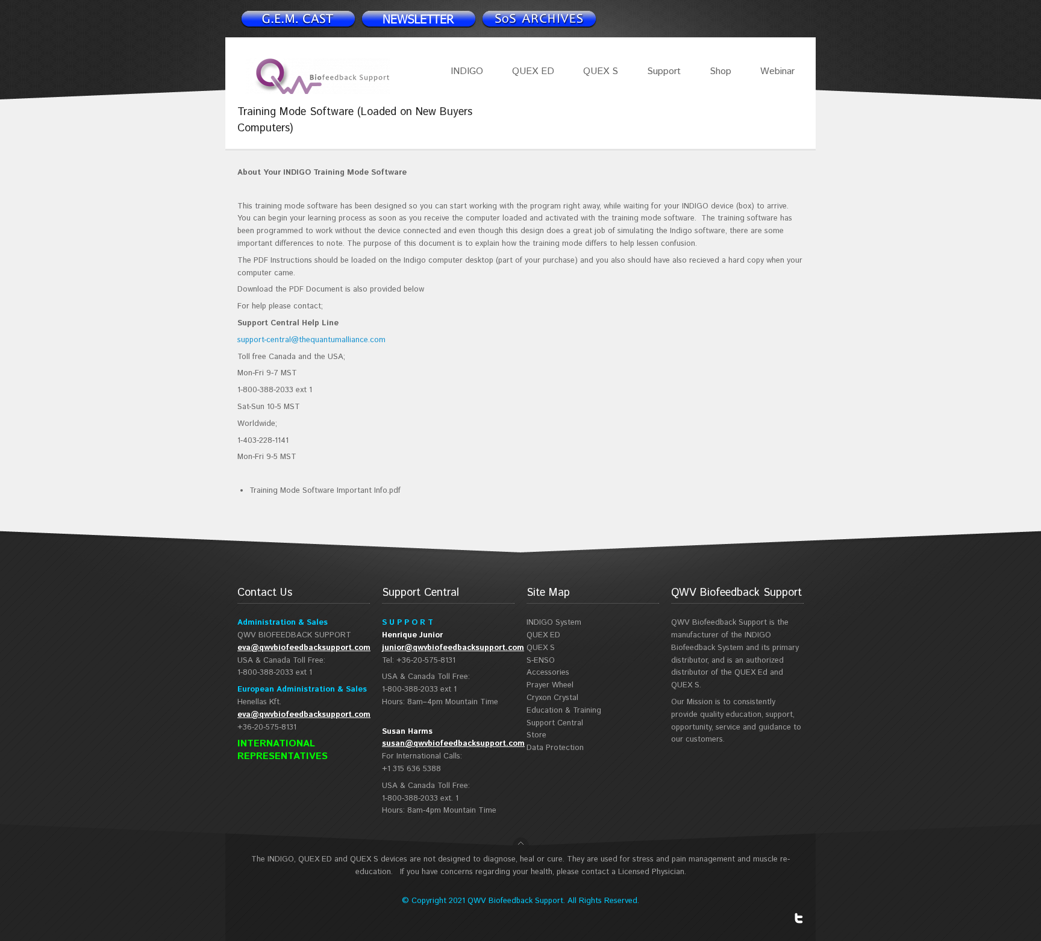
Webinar (777, 71)
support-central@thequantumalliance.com (311, 340)
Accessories (548, 672)
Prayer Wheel (550, 685)
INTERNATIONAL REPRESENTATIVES (282, 750)
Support (664, 71)
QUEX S (600, 71)
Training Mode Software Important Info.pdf (325, 490)
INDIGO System (554, 622)
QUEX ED (533, 71)
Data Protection (555, 748)
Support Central (555, 723)
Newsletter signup (297, 19)
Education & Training (564, 710)
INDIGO (467, 71)
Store (536, 735)
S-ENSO (541, 660)
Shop (720, 71)
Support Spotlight (538, 19)
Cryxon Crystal (552, 698)
